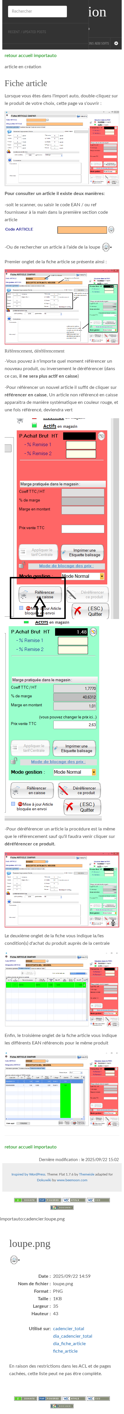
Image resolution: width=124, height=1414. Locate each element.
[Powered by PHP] (49, 1199)
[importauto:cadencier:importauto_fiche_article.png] (62, 989)
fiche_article (65, 1351)
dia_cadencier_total (72, 1336)
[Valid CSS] (98, 1199)
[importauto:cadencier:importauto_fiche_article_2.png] (62, 1089)
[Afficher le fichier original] (14, 1262)
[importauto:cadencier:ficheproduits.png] (62, 306)
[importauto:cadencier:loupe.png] (106, 247)
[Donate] (25, 1199)
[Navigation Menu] (116, 43)
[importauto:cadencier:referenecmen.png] (62, 518)
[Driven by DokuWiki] (62, 1207)
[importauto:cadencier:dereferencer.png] (62, 889)
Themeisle (86, 1174)
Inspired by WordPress (28, 1174)
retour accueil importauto (31, 55)
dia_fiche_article (69, 1343)
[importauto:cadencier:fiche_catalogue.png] (62, 148)
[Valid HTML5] (74, 1199)
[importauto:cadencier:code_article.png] (62, 229)
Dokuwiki (44, 1180)
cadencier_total (68, 1328)
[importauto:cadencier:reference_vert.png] (53, 720)
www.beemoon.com (72, 1180)
